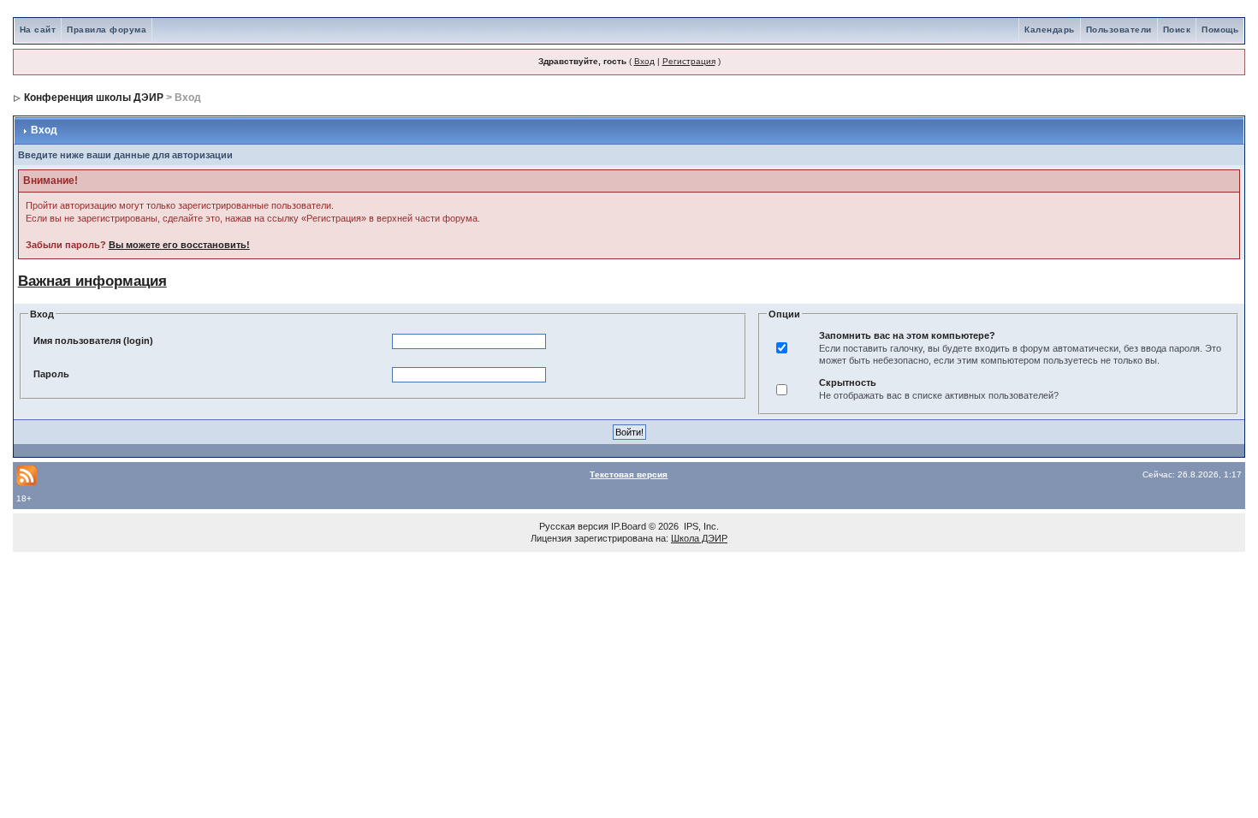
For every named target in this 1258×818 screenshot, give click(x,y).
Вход (644, 61)
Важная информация (92, 280)
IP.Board (628, 526)
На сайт (38, 29)
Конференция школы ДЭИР (93, 98)
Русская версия (573, 526)
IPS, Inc (700, 526)
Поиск (1177, 29)
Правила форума (106, 29)
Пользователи (1119, 29)
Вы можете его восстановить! (179, 245)
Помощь (1220, 29)
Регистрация (688, 61)
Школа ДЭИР (699, 538)
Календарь (1049, 29)
